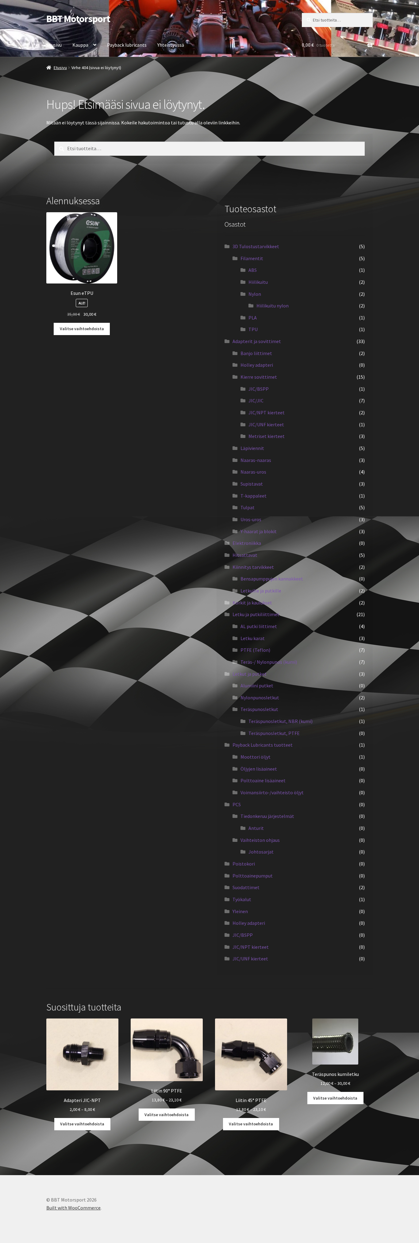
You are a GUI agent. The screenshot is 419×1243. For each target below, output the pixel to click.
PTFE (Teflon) (255, 650)
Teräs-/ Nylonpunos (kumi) (268, 662)
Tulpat (247, 507)
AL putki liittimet (258, 626)
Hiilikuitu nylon (272, 306)
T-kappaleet (253, 496)
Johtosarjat (261, 852)
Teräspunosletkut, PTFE (274, 733)
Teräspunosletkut (259, 709)
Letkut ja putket (250, 674)
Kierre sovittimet (258, 377)
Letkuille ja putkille (260, 591)
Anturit (256, 828)
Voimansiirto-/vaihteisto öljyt (272, 792)
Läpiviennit (252, 448)
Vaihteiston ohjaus (260, 840)
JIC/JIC (255, 400)
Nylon (254, 294)
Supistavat (251, 484)
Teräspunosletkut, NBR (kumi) (280, 721)
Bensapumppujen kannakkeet (271, 579)
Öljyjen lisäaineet (258, 769)
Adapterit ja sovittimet (257, 341)
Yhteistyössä (170, 45)
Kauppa (80, 45)
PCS (237, 804)
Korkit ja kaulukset (252, 603)
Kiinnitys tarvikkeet (253, 567)
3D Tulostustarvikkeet (256, 246)
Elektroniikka (247, 543)
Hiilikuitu (258, 282)
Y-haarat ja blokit (258, 531)
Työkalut (242, 899)
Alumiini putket (256, 685)
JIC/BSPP (258, 389)
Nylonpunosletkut (259, 697)
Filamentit (251, 258)
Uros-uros (250, 519)
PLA (252, 318)
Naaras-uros (253, 472)
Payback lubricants (127, 45)
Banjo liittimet (256, 353)
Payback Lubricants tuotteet (263, 745)
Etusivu (54, 45)
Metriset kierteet (266, 436)
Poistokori (244, 864)
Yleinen (240, 911)
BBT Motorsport (78, 19)
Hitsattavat (245, 555)
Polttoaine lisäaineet (263, 780)
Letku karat (252, 638)
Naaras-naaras (255, 460)
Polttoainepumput (253, 876)
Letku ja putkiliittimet (256, 614)
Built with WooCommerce (73, 1208)
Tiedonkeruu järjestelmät (267, 816)
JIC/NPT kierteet (266, 412)
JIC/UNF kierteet (266, 424)
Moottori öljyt (255, 757)
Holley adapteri (256, 365)
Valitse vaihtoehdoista (82, 328)
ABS (252, 270)
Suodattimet (246, 887)
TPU (253, 329)
